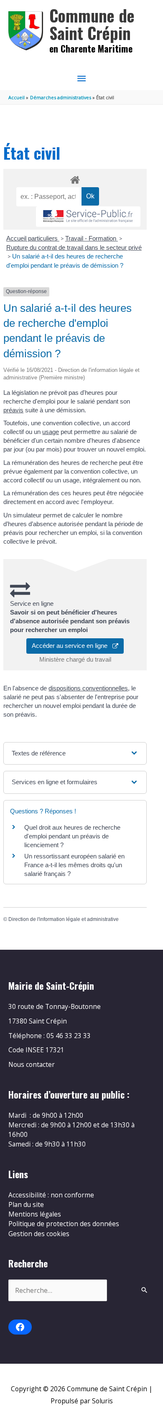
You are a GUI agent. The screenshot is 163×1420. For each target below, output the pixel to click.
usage (50, 431)
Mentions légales (34, 1214)
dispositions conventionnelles (88, 688)
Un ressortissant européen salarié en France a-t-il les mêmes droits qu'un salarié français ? (74, 865)
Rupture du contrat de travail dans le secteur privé (74, 247)
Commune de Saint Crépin (92, 24)
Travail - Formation (91, 238)
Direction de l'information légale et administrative (63, 919)
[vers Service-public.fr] (88, 216)
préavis (13, 410)
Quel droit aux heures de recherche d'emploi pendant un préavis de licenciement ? (72, 836)
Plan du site (26, 1204)
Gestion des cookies (38, 1233)
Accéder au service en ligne (72, 645)
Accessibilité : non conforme (51, 1194)
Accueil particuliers (32, 238)
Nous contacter (31, 1064)
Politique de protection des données (63, 1223)
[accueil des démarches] (75, 178)
